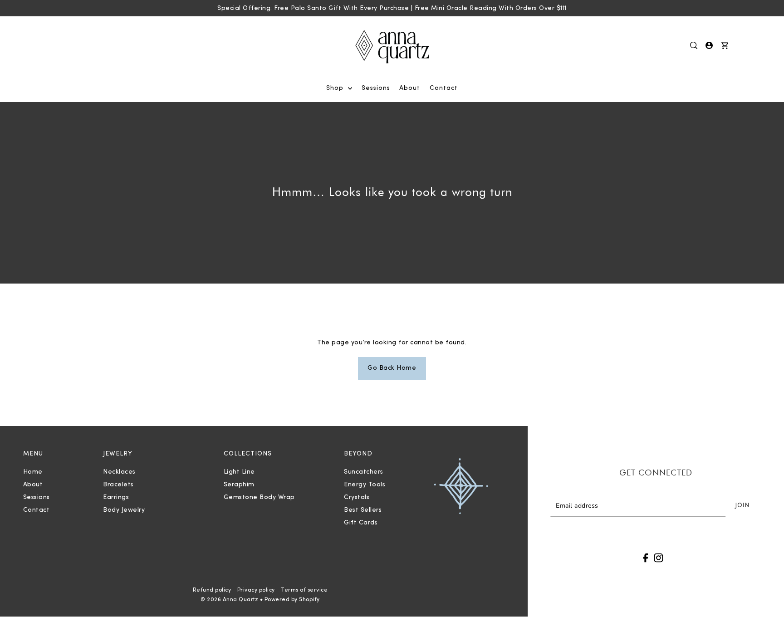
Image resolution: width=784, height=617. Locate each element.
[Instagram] (658, 558)
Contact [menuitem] (444, 88)
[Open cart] (725, 45)
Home (33, 472)
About (33, 484)
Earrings (116, 497)
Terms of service (304, 590)
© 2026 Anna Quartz (229, 599)
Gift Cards (360, 522)
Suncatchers (363, 472)
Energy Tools (364, 484)
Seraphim (239, 484)
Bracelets (118, 484)
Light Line (239, 472)
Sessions (36, 497)
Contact (36, 510)
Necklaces (119, 472)
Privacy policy (256, 590)
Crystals (356, 497)
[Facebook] (645, 558)
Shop (336, 88)
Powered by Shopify (292, 599)
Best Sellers (363, 510)
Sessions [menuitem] (376, 88)
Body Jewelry (124, 510)
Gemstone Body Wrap (259, 497)
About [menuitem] (409, 88)
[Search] (694, 45)
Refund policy (212, 590)
